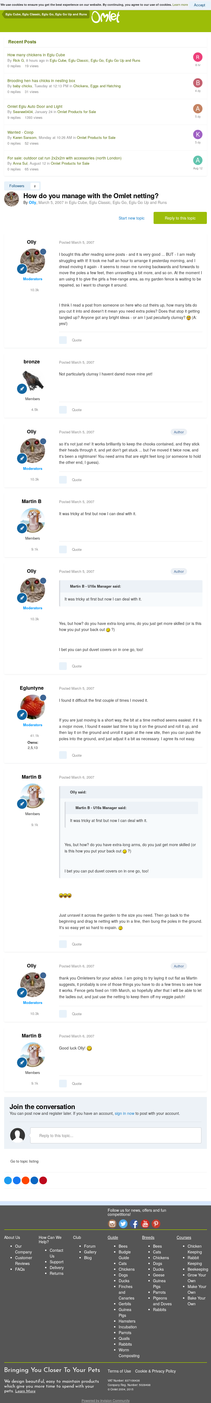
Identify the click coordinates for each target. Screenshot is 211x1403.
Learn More (25, 1391)
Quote (77, 340)
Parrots (125, 1332)
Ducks (124, 1280)
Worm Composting (129, 1352)
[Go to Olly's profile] (11, 199)
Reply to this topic (180, 218)
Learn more (180, 4)
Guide (113, 1237)
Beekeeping (198, 1269)
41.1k (34, 735)
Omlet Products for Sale (76, 111)
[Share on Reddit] (25, 1180)
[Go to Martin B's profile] (32, 520)
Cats (123, 1263)
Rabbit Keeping (195, 1260)
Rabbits (125, 1344)
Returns (56, 1273)
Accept (199, 4)
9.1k (34, 549)
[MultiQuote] (63, 340)
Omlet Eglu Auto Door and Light (34, 106)
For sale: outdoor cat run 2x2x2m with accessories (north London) (64, 158)
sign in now (124, 1113)
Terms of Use (119, 1371)
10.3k (34, 289)
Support (56, 1261)
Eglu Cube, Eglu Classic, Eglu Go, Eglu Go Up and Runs (95, 60)
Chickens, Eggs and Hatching (97, 85)
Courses (184, 1237)
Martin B (31, 501)
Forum (90, 1246)
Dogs (123, 1275)
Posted (76, 242)
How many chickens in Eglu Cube (36, 54)
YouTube (145, 1223)
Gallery (90, 1252)
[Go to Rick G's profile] (197, 57)
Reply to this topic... (55, 1135)
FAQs (20, 1269)
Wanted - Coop (20, 132)
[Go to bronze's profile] (32, 381)
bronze (32, 361)
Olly (31, 241)
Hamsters (127, 1321)
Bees (123, 1246)
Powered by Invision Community (106, 1400)
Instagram (112, 1223)
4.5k (34, 409)
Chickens (127, 1269)
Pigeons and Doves (162, 1300)
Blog (88, 1257)
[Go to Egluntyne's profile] (32, 707)
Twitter (123, 1223)
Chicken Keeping (195, 1249)
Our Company (23, 1249)
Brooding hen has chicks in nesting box (41, 80)
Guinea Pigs (125, 1312)
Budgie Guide (125, 1254)
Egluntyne (32, 687)
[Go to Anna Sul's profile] (197, 160)
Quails (124, 1338)
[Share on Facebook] (17, 1180)
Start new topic (132, 218)
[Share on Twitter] (8, 1180)
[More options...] (196, 242)
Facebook (134, 1223)
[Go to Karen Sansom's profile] (197, 134)
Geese (159, 1275)
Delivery (57, 1267)
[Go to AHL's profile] (197, 108)
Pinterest (156, 1223)
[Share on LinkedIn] (34, 1180)
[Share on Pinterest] (43, 1180)
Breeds (148, 1237)
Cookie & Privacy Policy (155, 1371)
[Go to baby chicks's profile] (197, 83)
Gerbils (125, 1303)
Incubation (128, 1326)
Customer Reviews (23, 1260)
